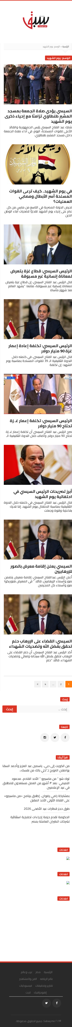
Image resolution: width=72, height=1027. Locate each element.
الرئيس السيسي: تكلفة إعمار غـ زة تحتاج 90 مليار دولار (41, 423)
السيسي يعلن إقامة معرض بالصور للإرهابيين (41, 568)
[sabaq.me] (36, 20)
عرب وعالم (26, 972)
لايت (28, 992)
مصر (38, 972)
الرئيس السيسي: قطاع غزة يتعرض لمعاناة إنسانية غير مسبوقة (41, 273)
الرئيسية (65, 46)
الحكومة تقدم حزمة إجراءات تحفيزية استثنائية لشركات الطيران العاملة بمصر (40, 819)
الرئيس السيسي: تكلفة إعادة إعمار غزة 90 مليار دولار (40, 348)
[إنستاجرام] (44, 737)
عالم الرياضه (46, 978)
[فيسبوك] (65, 737)
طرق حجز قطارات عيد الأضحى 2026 (47, 809)
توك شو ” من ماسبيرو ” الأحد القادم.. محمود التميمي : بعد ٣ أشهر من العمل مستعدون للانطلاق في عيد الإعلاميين (36, 783)
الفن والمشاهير (28, 978)
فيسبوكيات (25, 985)
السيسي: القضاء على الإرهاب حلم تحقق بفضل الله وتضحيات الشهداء (40, 643)
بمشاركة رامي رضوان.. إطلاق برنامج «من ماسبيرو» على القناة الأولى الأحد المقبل (37, 798)
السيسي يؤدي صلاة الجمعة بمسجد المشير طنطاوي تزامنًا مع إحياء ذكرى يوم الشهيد (38, 116)
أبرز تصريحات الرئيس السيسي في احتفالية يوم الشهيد (42, 494)
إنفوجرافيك (40, 992)
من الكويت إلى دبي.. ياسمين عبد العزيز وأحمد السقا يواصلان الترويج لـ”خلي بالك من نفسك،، (36, 768)
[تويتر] (54, 737)
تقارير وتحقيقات (44, 985)
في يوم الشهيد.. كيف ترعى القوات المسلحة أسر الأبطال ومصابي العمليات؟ (40, 196)
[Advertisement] (40, 930)
